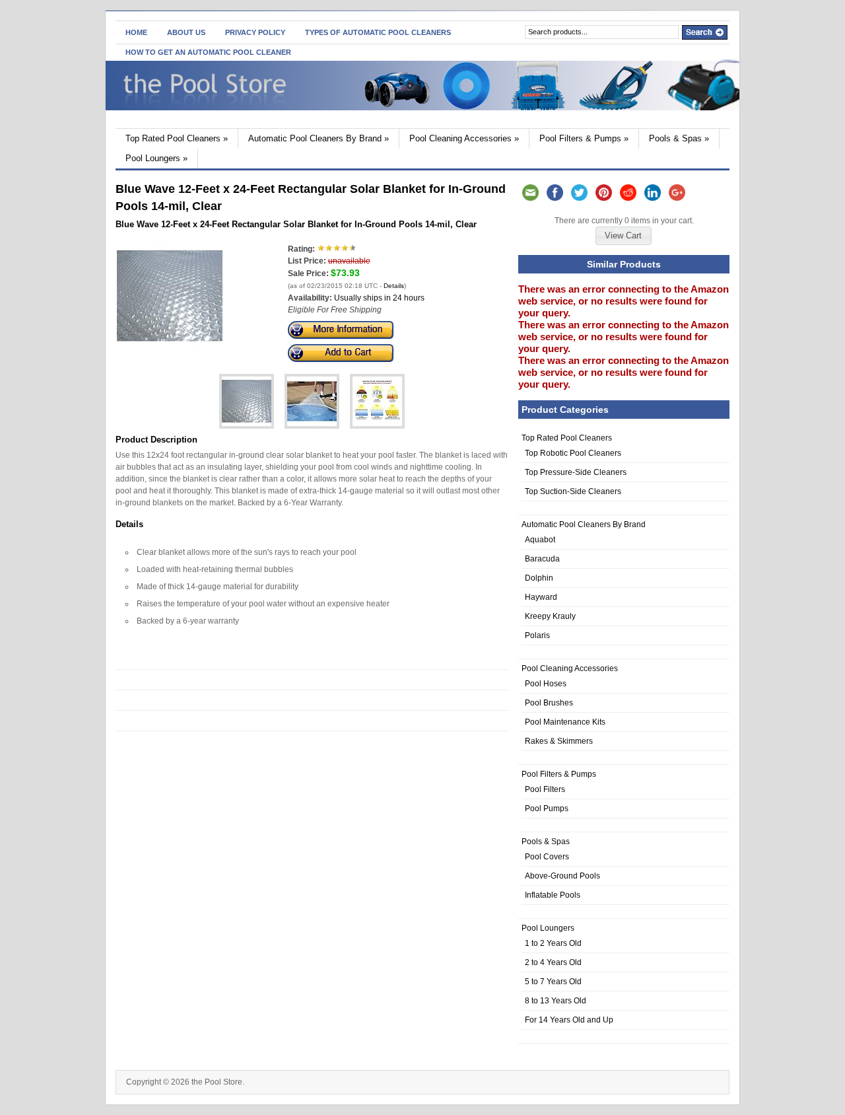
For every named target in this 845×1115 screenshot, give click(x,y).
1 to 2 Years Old (553, 943)
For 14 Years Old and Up (569, 1020)
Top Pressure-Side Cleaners (575, 472)
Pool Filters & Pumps (583, 138)
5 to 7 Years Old (553, 981)
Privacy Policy (255, 32)
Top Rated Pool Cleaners (176, 138)
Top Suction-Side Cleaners (573, 491)
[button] (623, 236)
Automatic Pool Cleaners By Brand (318, 138)
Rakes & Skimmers (559, 741)
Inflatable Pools (552, 895)
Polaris (537, 635)
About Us (186, 32)
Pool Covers (547, 856)
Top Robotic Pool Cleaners (573, 453)
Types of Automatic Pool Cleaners (378, 32)
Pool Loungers (156, 158)
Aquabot (540, 539)
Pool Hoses (545, 683)
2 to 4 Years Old (553, 962)
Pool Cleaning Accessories (464, 138)
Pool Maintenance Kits (565, 722)
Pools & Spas (679, 138)
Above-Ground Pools (562, 876)
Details (394, 285)
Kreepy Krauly (550, 616)
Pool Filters (545, 789)
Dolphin (539, 578)
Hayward (541, 597)
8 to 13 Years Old (555, 1000)
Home (136, 32)
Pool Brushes (549, 702)
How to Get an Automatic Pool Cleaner (208, 52)
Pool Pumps (546, 808)
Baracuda (542, 558)
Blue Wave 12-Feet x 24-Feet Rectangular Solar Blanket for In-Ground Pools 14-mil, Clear (296, 224)
